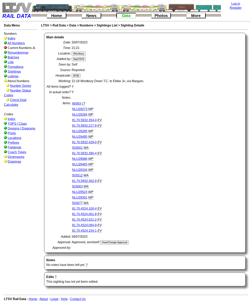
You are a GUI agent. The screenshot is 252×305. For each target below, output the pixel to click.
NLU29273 (79, 109)
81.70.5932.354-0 (84, 120)
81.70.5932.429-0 (84, 142)
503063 (77, 186)
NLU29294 (79, 114)
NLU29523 (79, 192)
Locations (14, 138)
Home (56, 15)
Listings (13, 76)
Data (126, 15)
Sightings (14, 71)
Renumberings (18, 52)
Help (64, 299)
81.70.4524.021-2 (84, 219)
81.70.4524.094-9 (84, 225)
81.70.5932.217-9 (84, 125)
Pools (12, 133)
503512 (77, 175)
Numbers (86, 25)
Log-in (235, 3)
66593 (76, 103)
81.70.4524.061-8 (84, 214)
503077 (77, 203)
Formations (15, 67)
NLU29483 (79, 164)
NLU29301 (79, 197)
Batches (13, 57)
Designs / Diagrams (21, 128)
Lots (11, 62)
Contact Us (78, 299)
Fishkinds (14, 147)
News (91, 15)
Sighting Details (132, 25)
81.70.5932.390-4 (84, 153)
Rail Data (59, 25)
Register (236, 7)
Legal (54, 299)
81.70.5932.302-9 (84, 181)
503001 (77, 147)
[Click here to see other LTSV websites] (17, 7)
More (196, 15)
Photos (161, 15)
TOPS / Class (17, 123)
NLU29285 (79, 131)
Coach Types (17, 152)
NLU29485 (79, 136)
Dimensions (16, 157)
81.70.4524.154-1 (84, 230)
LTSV (45, 25)
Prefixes (13, 142)
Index (11, 38)
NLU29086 (79, 158)
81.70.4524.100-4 (84, 208)
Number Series (20, 85)
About (44, 299)
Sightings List (107, 25)
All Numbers (16, 43)
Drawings (14, 161)
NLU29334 (79, 170)
